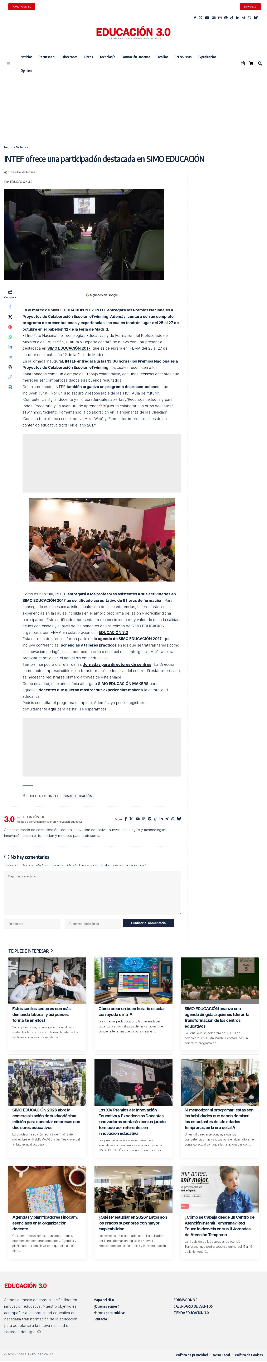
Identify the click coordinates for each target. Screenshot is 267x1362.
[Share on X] (10, 317)
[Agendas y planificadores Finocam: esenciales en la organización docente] (47, 1189)
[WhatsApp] (249, 18)
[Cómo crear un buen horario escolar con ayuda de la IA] (133, 980)
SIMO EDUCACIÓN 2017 (72, 310)
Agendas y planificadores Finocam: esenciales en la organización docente (45, 1223)
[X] (200, 18)
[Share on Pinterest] (10, 327)
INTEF (54, 796)
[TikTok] (231, 18)
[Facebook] (195, 18)
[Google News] (214, 18)
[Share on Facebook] (10, 307)
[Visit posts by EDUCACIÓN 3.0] (9, 819)
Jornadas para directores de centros (117, 664)
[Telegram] (243, 18)
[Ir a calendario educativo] (243, 63)
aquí (52, 709)
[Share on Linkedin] (10, 347)
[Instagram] (220, 18)
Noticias (22, 147)
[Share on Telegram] (10, 357)
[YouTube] (207, 18)
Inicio (8, 147)
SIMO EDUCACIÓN (78, 796)
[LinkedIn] (237, 18)
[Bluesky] (256, 18)
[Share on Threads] (10, 367)
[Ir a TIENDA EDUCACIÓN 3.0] (251, 63)
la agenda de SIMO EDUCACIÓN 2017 (128, 638)
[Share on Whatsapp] (10, 337)
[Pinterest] (226, 18)
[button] (260, 63)
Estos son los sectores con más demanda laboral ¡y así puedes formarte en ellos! (41, 1014)
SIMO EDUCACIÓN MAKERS (123, 683)
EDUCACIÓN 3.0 (21, 182)
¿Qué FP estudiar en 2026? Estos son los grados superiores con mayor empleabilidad (132, 1223)
